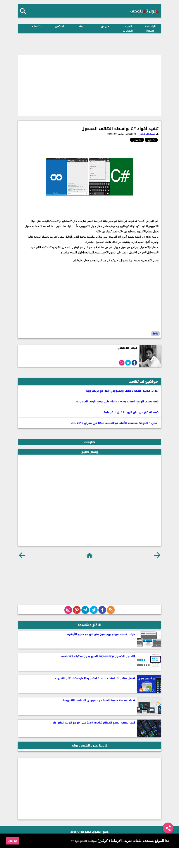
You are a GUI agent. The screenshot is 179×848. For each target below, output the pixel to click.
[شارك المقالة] (168, 828)
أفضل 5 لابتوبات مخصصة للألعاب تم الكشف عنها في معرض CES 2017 (114, 423)
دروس (105, 26)
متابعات (36, 26)
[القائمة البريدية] (111, 610)
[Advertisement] (89, 85)
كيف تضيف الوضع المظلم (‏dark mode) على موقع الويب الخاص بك (117, 401)
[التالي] (22, 555)
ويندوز (150, 30)
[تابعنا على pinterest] (77, 610)
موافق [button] (12, 840)
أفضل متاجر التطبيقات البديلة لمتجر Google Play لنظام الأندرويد (95, 678)
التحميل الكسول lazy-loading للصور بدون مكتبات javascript (98, 656)
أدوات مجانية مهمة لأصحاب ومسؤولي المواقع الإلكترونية (122, 390)
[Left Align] (23, 11)
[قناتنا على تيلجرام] (85, 610)
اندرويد (127, 26)
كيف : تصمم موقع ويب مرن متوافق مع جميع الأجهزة (101, 634)
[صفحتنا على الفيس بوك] (102, 610)
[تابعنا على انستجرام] (68, 610)
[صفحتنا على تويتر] (94, 610)
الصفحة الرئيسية (89, 555)
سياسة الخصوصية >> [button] (84, 841)
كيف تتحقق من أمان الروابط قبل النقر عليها (130, 412)
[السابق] (157, 555)
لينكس (59, 26)
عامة (82, 26)
